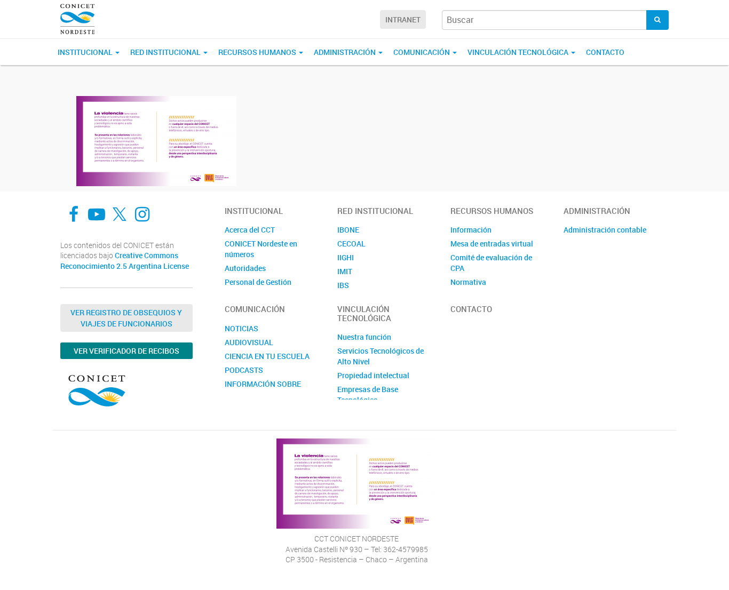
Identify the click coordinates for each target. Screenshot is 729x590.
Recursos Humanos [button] (258, 52)
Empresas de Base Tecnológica (367, 394)
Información (471, 230)
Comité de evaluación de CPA (491, 262)
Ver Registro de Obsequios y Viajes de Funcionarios (126, 318)
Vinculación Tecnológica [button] (518, 52)
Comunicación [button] (422, 52)
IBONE (348, 230)
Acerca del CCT (250, 230)
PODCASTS (244, 370)
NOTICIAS (241, 328)
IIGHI (345, 257)
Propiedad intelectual (373, 375)
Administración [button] (345, 52)
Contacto (605, 52)
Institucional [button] (86, 52)
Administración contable (605, 230)
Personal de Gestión (258, 282)
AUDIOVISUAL (249, 342)
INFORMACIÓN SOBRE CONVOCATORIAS (263, 389)
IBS (343, 285)
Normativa (468, 282)
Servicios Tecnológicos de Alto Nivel (380, 356)
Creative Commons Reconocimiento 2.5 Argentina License (124, 260)
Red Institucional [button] (166, 52)
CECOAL (351, 243)
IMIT (344, 271)
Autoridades (245, 268)
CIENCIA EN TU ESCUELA (267, 356)
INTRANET (403, 19)
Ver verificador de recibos (126, 351)
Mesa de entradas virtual (491, 243)
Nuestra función (364, 337)
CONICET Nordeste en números (261, 248)
